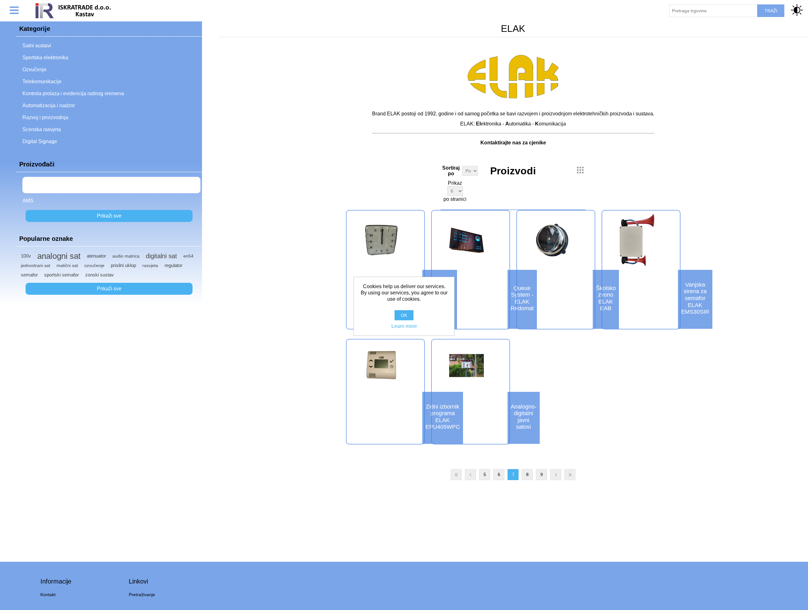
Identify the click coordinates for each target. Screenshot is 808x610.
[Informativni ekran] (466, 240)
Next (555, 474)
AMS (27, 200)
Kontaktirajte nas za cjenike (513, 142)
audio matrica (126, 256)
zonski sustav (99, 274)
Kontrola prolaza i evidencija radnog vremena (73, 93)
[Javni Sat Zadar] (466, 366)
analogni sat (58, 256)
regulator (173, 265)
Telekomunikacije (42, 81)
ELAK (34, 185)
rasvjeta (150, 265)
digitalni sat (161, 256)
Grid (580, 170)
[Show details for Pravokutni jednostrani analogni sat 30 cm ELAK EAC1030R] (381, 240)
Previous (470, 474)
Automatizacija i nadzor (48, 105)
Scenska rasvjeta (41, 129)
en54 (188, 256)
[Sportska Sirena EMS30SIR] (637, 240)
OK (404, 315)
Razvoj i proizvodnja (45, 117)
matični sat (67, 265)
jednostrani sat (35, 265)
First (456, 474)
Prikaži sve (109, 215)
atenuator (96, 256)
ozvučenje (94, 265)
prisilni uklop (123, 265)
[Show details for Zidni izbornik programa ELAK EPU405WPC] (381, 366)
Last (569, 474)
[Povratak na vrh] (793, 595)
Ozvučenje (34, 69)
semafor (29, 274)
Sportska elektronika (45, 57)
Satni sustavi (36, 45)
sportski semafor (61, 274)
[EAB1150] (551, 240)
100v (26, 256)
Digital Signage (39, 141)
